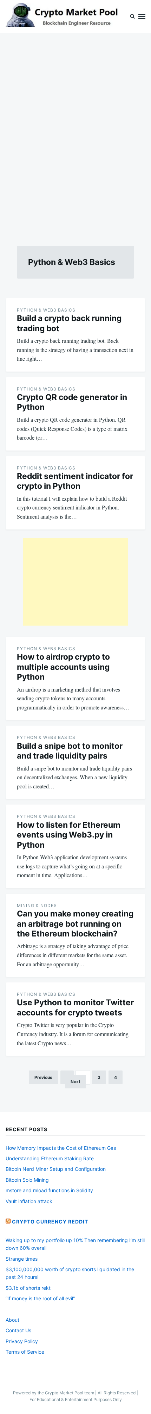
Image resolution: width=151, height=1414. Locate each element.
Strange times (22, 1259)
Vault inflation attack (29, 1201)
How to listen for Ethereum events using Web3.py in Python (68, 835)
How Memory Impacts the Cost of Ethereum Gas (61, 1148)
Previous (43, 1077)
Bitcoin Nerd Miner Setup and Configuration (56, 1169)
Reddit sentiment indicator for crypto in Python (75, 481)
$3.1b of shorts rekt (28, 1288)
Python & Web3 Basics (46, 310)
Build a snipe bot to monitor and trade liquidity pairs (70, 751)
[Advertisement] (75, 131)
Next (75, 1081)
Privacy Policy (22, 1341)
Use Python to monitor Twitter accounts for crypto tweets (75, 1007)
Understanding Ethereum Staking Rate (50, 1158)
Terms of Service (25, 1352)
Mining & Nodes (37, 905)
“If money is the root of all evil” (40, 1298)
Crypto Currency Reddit (50, 1222)
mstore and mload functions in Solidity (49, 1190)
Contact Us (18, 1330)
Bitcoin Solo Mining (27, 1180)
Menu (141, 16)
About (12, 1320)
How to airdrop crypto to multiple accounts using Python (63, 667)
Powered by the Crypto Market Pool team (54, 1392)
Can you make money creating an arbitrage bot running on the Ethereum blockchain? (75, 924)
